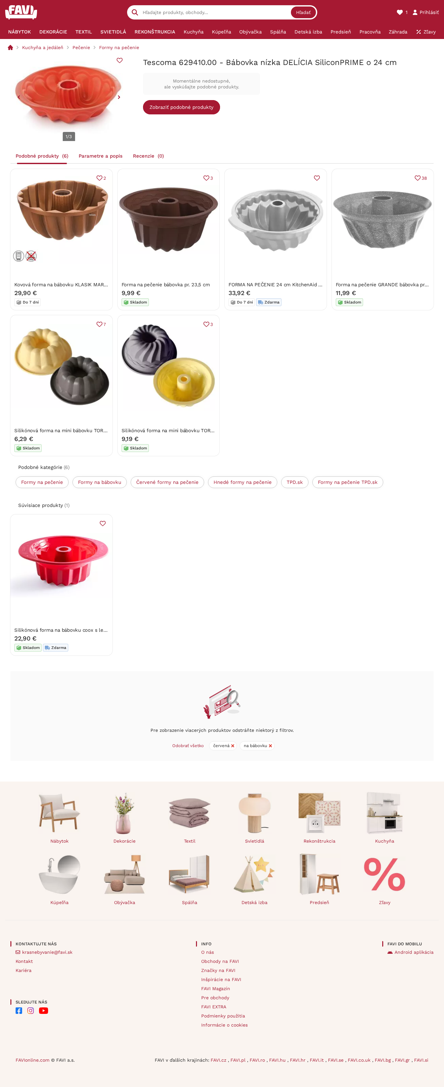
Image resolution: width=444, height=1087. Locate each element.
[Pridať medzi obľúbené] (119, 60)
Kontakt (24, 961)
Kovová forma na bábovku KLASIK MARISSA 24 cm (72, 285)
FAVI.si (421, 1060)
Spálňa (189, 902)
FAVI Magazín (215, 988)
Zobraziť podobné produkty (182, 107)
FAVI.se (336, 1060)
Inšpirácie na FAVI (221, 979)
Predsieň (319, 902)
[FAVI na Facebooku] (19, 1010)
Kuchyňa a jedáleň (42, 47)
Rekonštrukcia (319, 841)
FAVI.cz (219, 1060)
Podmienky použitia (223, 1015)
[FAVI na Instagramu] (30, 1010)
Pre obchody (215, 997)
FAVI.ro (258, 1060)
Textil (189, 841)
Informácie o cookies (224, 1025)
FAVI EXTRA (213, 1006)
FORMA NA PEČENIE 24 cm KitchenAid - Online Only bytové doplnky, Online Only (322, 285)
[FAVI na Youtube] (43, 1010)
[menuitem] (19, 32)
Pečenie (81, 47)
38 (424, 178)
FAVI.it (317, 1060)
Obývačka (124, 902)
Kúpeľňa (59, 902)
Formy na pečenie (119, 47)
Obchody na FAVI (220, 961)
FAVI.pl (238, 1060)
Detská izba (255, 902)
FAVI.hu (278, 1060)
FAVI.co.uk (360, 1060)
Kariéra (24, 970)
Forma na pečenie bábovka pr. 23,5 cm (166, 285)
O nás (207, 952)
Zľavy (384, 902)
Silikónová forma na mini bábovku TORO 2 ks (66, 431)
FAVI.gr (403, 1060)
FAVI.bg (383, 1060)
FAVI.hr (298, 1060)
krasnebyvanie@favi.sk (47, 952)
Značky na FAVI (218, 970)
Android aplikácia (414, 952)
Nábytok (59, 841)
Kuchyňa (384, 841)
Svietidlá (254, 841)
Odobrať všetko (188, 745)
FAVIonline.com (32, 1060)
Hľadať (303, 12)
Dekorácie (124, 841)
